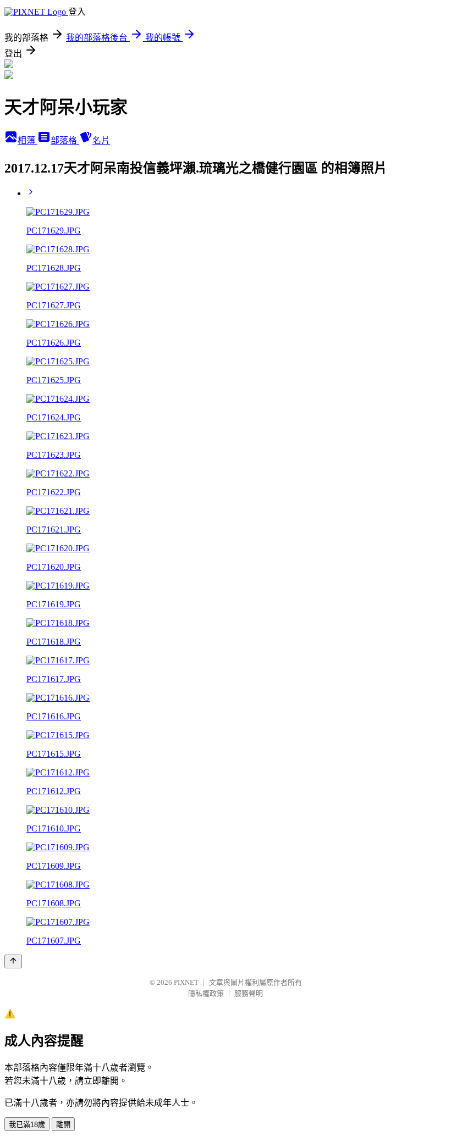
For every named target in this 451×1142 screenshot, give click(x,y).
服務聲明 (248, 993)
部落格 (65, 140)
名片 (101, 140)
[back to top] (13, 961)
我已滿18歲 (27, 1125)
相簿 (27, 140)
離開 (63, 1125)
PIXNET (186, 982)
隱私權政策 (206, 993)
